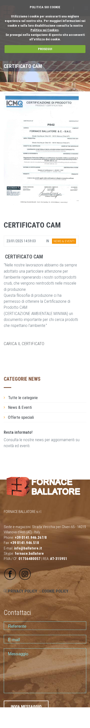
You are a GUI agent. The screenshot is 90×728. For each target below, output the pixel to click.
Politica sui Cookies (44, 30)
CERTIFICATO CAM (32, 225)
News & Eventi (20, 407)
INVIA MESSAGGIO (26, 706)
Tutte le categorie (23, 397)
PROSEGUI (45, 49)
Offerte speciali (21, 417)
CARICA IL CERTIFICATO (24, 343)
